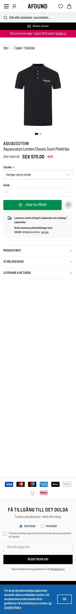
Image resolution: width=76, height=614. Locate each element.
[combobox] (38, 17)
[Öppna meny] (6, 6)
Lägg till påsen (36, 205)
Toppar (18, 48)
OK (64, 599)
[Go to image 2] (40, 134)
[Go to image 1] (36, 134)
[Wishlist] (60, 6)
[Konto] (14, 6)
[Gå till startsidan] (37, 6)
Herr (5, 48)
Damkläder (30, 526)
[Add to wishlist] (68, 205)
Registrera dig (38, 559)
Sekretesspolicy (57, 569)
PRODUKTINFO (12, 250)
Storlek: (9, 168)
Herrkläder (51, 526)
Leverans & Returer (17, 273)
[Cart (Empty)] (69, 6)
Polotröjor (29, 48)
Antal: (6, 185)
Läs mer (45, 232)
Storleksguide (13, 262)
